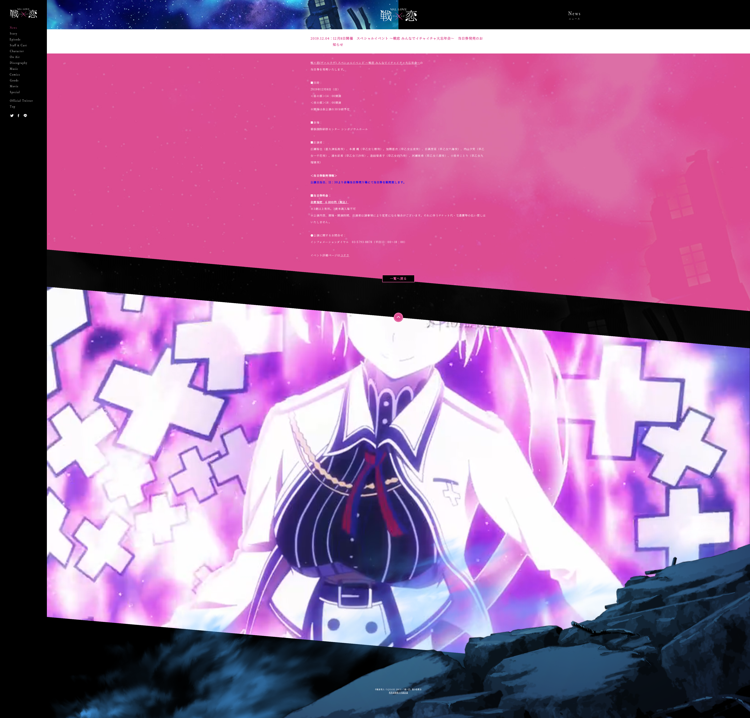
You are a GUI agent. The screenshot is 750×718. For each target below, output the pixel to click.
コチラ (344, 255)
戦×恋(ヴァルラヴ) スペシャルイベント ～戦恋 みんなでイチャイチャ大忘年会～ (365, 63)
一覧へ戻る (398, 278)
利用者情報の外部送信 (398, 692)
